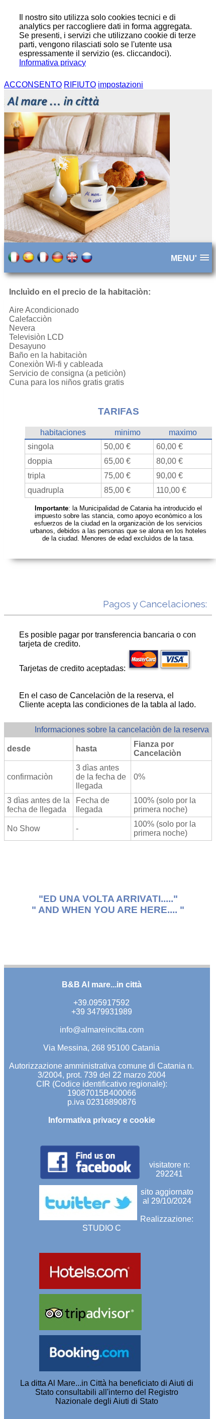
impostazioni (120, 84)
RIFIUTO (80, 84)
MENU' (184, 258)
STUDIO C (101, 1228)
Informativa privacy (52, 62)
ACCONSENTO (33, 84)
